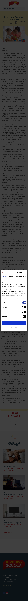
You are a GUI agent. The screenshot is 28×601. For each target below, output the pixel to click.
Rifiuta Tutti (14, 327)
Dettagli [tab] (11, 276)
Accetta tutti (14, 323)
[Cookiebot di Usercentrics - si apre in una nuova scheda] (16, 273)
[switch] (24, 307)
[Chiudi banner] (25, 272)
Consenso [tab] (4, 276)
